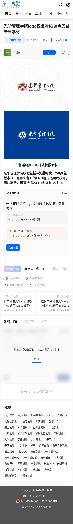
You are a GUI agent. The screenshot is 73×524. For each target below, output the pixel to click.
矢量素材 (62, 463)
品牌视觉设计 (43, 433)
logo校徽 (9, 415)
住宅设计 (27, 421)
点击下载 (13, 247)
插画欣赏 (9, 451)
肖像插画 (36, 469)
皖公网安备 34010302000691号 (39, 501)
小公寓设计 (37, 439)
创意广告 (54, 421)
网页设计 (22, 469)
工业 (38, 13)
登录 (48, 236)
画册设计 (22, 463)
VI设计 (50, 415)
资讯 (18, 13)
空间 (48, 13)
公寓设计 (40, 421)
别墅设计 (9, 427)
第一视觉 (47, 490)
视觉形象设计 (11, 475)
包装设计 (56, 427)
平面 (28, 13)
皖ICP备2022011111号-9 (36, 495)
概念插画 (45, 457)
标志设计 (35, 451)
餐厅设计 (27, 475)
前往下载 (62, 40)
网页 (59, 13)
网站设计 (9, 469)
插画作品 (44, 445)
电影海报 (9, 463)
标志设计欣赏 (30, 457)
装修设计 (49, 469)
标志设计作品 (51, 451)
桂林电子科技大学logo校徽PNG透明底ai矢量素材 (55, 305)
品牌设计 (58, 433)
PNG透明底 (37, 415)
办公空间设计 (40, 427)
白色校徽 (36, 463)
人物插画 (62, 415)
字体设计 (22, 439)
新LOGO (22, 451)
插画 (33, 445)
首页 (8, 13)
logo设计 (22, 415)
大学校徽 (9, 439)
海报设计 (58, 457)
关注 (50, 52)
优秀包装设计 (11, 421)
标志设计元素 (11, 457)
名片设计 (9, 433)
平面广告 (51, 439)
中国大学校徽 (14, 40)
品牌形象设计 (25, 433)
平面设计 (9, 445)
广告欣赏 (22, 445)
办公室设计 (24, 427)
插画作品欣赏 (59, 445)
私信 (63, 52)
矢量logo (49, 463)
